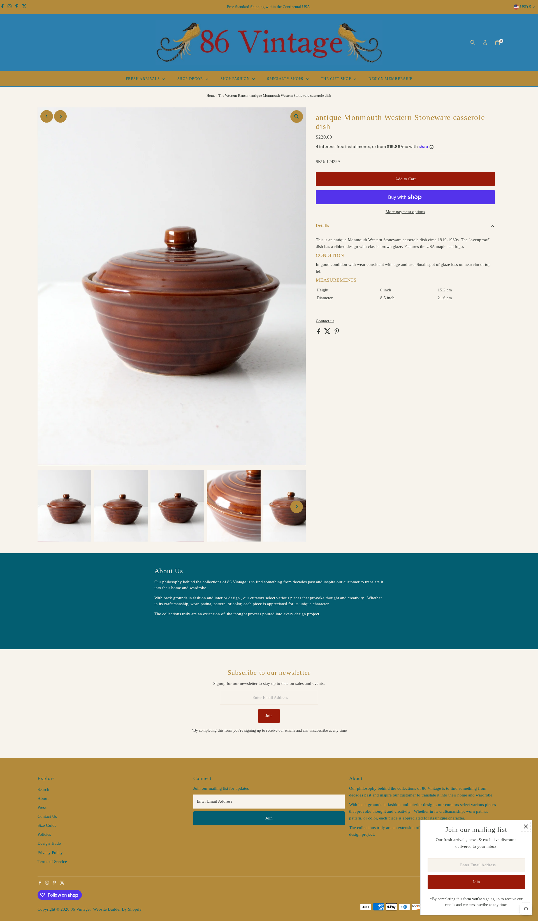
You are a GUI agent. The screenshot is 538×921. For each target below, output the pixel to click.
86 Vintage (80, 909)
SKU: (320, 161)
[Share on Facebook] (319, 332)
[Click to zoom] (296, 116)
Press (42, 807)
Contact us (325, 321)
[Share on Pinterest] (337, 332)
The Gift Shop (336, 79)
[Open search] (473, 42)
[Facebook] (2, 7)
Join (269, 715)
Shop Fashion (236, 79)
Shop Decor (190, 79)
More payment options (405, 211)
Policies (44, 834)
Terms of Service (52, 861)
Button (166, 628)
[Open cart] (497, 42)
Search (43, 789)
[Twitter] (24, 7)
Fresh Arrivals (143, 79)
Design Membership (390, 79)
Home (211, 95)
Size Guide (47, 825)
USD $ (525, 7)
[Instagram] (9, 7)
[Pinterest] (17, 7)
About (43, 798)
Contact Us (47, 816)
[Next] (60, 116)
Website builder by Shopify (117, 909)
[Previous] (46, 116)
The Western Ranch (233, 95)
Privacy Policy (50, 852)
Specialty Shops (286, 79)
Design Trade (49, 843)
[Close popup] (526, 827)
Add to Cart (405, 179)
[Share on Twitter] (328, 332)
